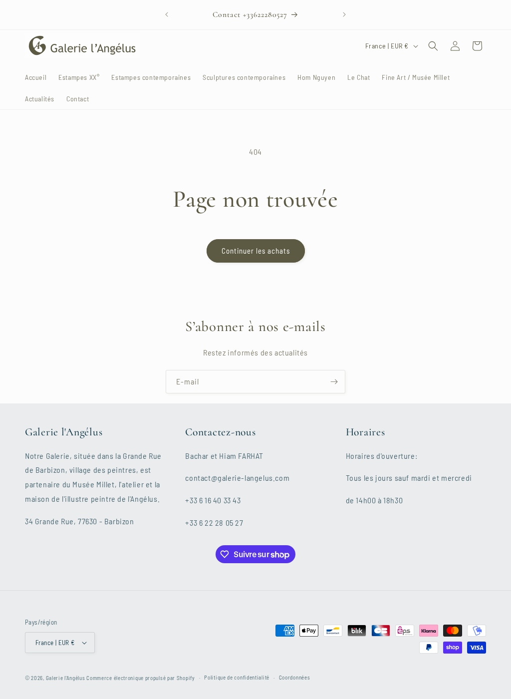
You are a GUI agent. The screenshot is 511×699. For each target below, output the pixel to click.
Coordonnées (294, 677)
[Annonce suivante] (344, 14)
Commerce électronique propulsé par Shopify (140, 678)
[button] (433, 46)
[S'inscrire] (334, 381)
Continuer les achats (256, 250)
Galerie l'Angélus (65, 678)
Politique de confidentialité (236, 677)
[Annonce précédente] (167, 14)
